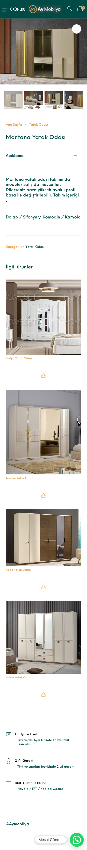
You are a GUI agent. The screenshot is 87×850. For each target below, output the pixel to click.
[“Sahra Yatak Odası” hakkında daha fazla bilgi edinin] (43, 694)
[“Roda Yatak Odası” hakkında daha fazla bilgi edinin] (43, 587)
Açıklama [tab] (15, 156)
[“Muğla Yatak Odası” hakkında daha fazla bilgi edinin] (43, 375)
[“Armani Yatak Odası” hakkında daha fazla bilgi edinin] (43, 495)
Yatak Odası (38, 124)
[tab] (43, 192)
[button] (77, 840)
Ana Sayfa (14, 124)
